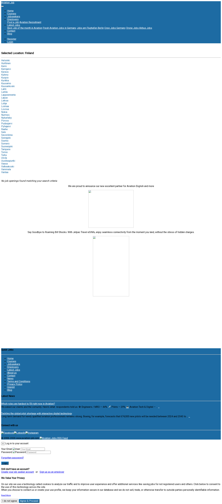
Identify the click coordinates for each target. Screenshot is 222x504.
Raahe (4, 129)
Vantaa (4, 172)
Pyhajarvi (6, 126)
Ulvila (4, 157)
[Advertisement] (111, 324)
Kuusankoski (8, 86)
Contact (11, 30)
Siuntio (4, 140)
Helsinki (5, 60)
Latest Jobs (13, 369)
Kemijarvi (6, 69)
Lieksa (4, 100)
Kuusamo (6, 83)
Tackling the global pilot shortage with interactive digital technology (36, 413)
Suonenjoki (7, 146)
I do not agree (9, 500)
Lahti (3, 89)
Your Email (6, 449)
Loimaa (5, 106)
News (10, 378)
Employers (13, 367)
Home (10, 10)
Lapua (4, 97)
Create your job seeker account (17, 472)
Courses (11, 13)
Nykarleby (6, 117)
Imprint (11, 387)
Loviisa (5, 109)
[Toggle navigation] (2, 6)
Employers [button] (13, 19)
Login (10, 41)
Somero (5, 143)
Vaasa (4, 163)
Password (6, 452)
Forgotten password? (12, 457)
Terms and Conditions (18, 381)
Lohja (4, 103)
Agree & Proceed (29, 500)
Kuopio (5, 77)
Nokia (4, 112)
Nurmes (5, 114)
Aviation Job (7, 2)
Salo (3, 132)
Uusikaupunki (8, 160)
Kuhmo (4, 74)
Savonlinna (7, 135)
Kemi (4, 66)
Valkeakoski (7, 166)
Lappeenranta (8, 94)
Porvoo (5, 120)
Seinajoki (6, 137)
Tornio (4, 152)
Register (11, 39)
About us (12, 372)
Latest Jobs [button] (13, 25)
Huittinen (6, 63)
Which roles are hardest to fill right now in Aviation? (28, 403)
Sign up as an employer (52, 472)
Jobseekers (13, 16)
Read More (6, 495)
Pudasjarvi (6, 123)
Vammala (6, 169)
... (158, 406)
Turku (4, 155)
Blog (9, 33)
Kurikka (5, 80)
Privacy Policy (14, 384)
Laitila (4, 92)
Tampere (5, 149)
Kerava (4, 71)
